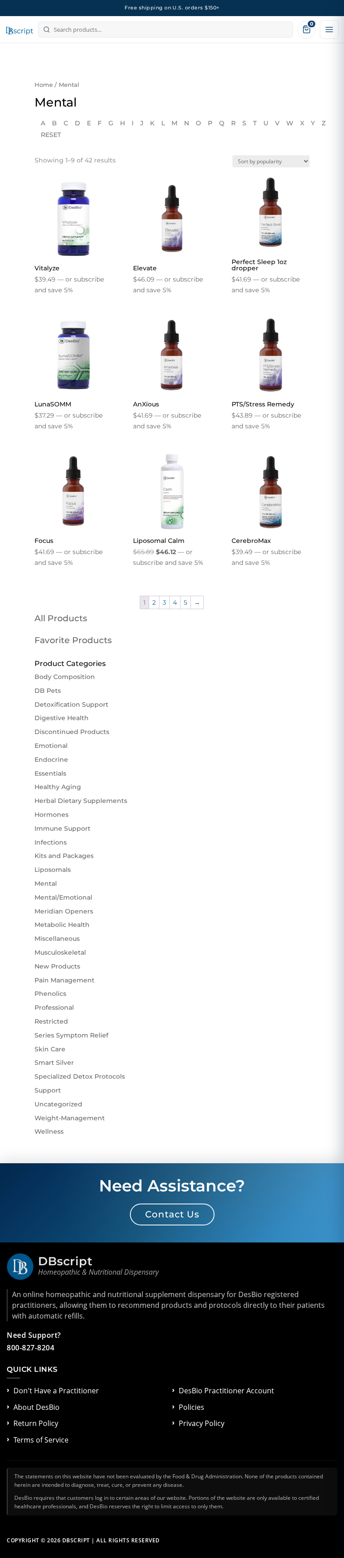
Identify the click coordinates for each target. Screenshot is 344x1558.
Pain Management (64, 980)
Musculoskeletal (60, 952)
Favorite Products (73, 640)
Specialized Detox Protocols (79, 1076)
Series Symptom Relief (71, 1035)
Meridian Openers (63, 911)
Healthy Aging (57, 787)
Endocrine (51, 760)
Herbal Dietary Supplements (80, 801)
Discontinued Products (71, 732)
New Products (57, 966)
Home (43, 84)
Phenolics (50, 994)
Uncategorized (58, 1104)
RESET (51, 135)
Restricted (51, 1021)
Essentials (50, 773)
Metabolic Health (62, 925)
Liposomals (52, 870)
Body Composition (64, 677)
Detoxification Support (71, 704)
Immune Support (62, 828)
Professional (54, 1007)
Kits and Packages (64, 856)
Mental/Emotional (63, 897)
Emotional (51, 746)
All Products (60, 618)
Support (47, 1090)
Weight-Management (69, 1118)
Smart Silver (54, 1063)
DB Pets (47, 691)
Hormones (51, 815)
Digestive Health (61, 718)
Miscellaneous (57, 939)
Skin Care (49, 1049)
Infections (50, 842)
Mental (45, 883)
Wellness (49, 1131)
